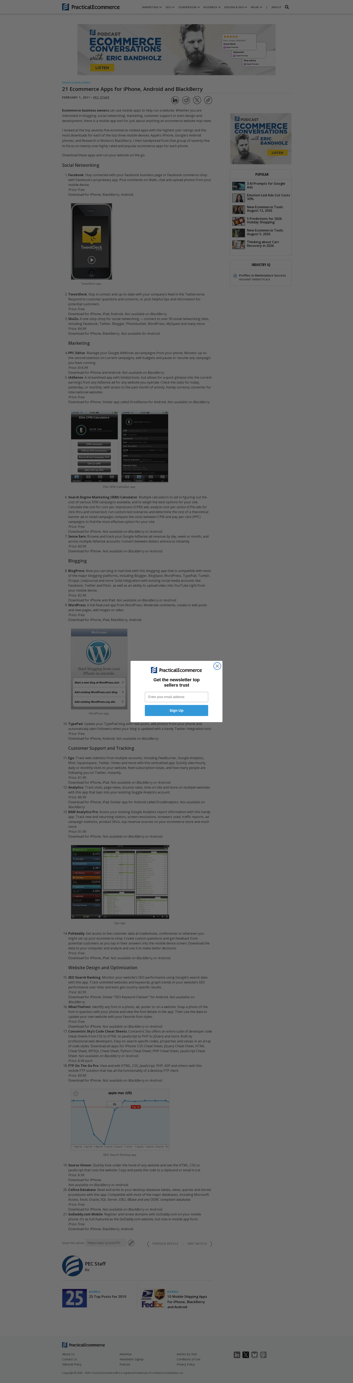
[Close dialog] (217, 666)
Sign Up (176, 710)
